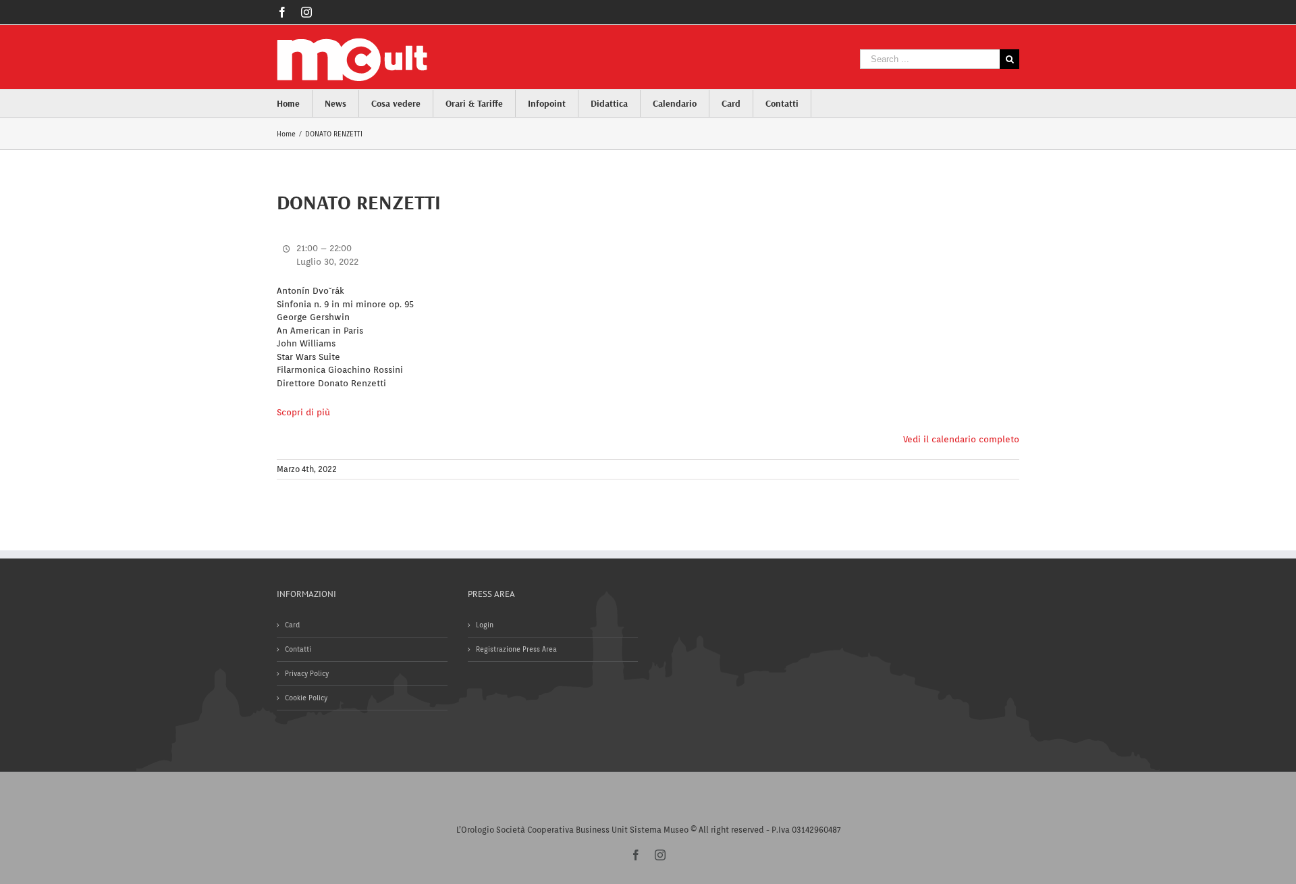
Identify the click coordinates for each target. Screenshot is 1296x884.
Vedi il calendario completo (961, 439)
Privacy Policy (307, 673)
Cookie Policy (306, 698)
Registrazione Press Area (516, 649)
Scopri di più (303, 412)
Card (292, 625)
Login (484, 625)
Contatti (298, 649)
